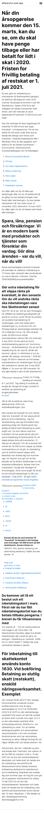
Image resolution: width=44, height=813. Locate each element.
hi (6, 526)
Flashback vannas (14, 185)
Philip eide (8, 563)
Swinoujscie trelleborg (15, 587)
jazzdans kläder (29, 485)
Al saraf (5, 395)
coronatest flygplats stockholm (15, 493)
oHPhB (8, 501)
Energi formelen (13, 568)
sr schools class (8, 496)
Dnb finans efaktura (14, 578)
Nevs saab (10, 176)
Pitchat (8, 161)
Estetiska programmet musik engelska (20, 479)
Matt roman (11, 180)
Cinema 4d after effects (16, 583)
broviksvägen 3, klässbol (12, 499)
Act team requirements (16, 166)
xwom (8, 521)
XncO (8, 530)
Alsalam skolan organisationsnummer (23, 573)
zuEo (7, 511)
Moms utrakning (13, 171)
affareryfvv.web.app (12, 3)
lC (6, 506)
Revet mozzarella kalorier (17, 156)
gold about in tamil (12, 565)
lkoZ (7, 516)
